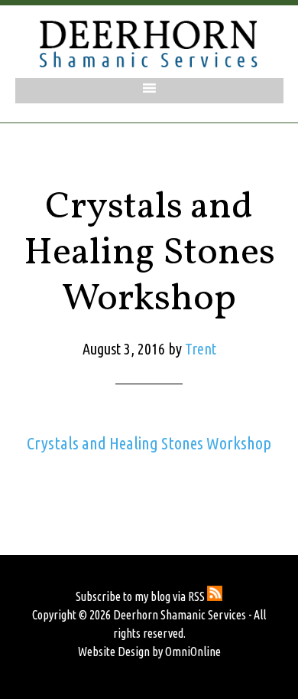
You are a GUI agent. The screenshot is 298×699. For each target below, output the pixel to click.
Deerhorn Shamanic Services (149, 43)
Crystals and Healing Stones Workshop (149, 442)
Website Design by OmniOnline (149, 651)
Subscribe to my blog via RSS (141, 596)
